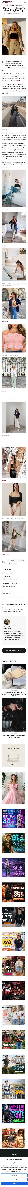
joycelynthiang (5, 435)
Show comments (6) (13, 650)
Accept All (14, 1183)
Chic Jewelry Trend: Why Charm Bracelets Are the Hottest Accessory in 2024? (14, 694)
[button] (25, 2)
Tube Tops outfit (7, 593)
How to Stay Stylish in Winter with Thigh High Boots (14, 736)
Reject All (14, 1179)
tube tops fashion (8, 590)
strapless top (7, 569)
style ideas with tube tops (10, 579)
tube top (14, 583)
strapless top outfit (9, 573)
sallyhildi (4, 245)
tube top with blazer (9, 586)
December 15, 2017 (14, 733)
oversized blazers (6, 159)
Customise (14, 1175)
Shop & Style (9, 5)
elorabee (4, 480)
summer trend (16, 80)
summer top (6, 583)
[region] (14, 1172)
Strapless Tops (7, 576)
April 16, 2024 (14, 690)
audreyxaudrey (5, 554)
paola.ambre (5, 321)
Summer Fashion (17, 5)
